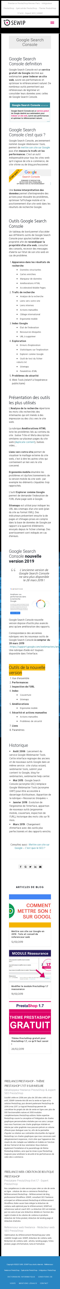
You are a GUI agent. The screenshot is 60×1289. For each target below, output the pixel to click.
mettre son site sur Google (35, 147)
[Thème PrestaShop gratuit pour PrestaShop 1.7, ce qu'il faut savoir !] (30, 1019)
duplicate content (25, 442)
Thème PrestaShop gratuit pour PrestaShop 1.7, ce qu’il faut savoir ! (29, 1041)
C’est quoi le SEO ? (35, 848)
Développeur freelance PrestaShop (24, 1090)
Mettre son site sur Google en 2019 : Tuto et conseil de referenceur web (27, 934)
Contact (44, 1283)
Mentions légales (28, 1283)
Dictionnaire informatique (21, 1277)
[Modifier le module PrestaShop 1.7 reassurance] (30, 967)
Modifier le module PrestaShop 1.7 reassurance (29, 987)
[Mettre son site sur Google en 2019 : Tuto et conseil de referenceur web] (30, 912)
